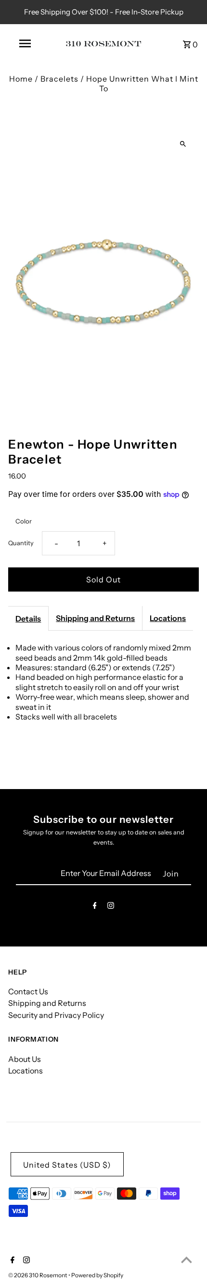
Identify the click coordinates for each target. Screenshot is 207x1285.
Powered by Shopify (97, 1275)
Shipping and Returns (95, 618)
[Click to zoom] (183, 144)
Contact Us (28, 991)
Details (28, 618)
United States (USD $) (67, 1165)
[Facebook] (95, 907)
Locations (168, 618)
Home (21, 79)
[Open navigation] (26, 43)
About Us (24, 1059)
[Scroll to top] (186, 1260)
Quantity (21, 543)
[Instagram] (110, 907)
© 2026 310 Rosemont (38, 1275)
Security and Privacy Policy (56, 1015)
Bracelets (59, 79)
